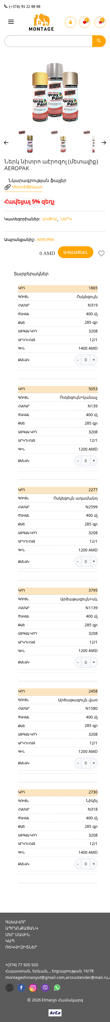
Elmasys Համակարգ (62, 999)
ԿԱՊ (9, 940)
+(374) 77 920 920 (21, 964)
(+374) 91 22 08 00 (24, 7)
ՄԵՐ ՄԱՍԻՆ (17, 934)
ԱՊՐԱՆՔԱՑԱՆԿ (21, 928)
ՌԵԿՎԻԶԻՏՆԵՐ (21, 947)
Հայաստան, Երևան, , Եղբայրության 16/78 (49, 970)
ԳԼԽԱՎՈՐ (15, 921)
